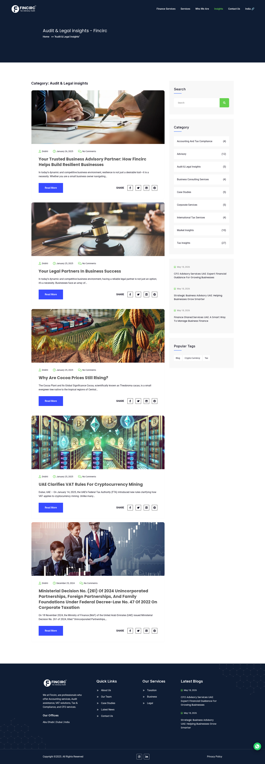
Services (185, 8)
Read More (51, 187)
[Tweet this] (138, 188)
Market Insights (185, 230)
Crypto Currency (192, 358)
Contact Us (234, 8)
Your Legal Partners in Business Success (80, 271)
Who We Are (202, 8)
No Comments (89, 151)
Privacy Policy (214, 756)
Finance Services (166, 8)
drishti (45, 151)
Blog (178, 358)
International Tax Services (191, 217)
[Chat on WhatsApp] (257, 746)
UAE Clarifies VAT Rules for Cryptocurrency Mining (91, 484)
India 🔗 (249, 8)
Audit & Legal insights (189, 166)
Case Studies (184, 192)
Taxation (152, 690)
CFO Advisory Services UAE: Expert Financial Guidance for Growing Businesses (200, 275)
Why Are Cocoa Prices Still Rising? (73, 378)
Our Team (106, 696)
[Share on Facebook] (130, 188)
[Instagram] (139, 756)
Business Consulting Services (193, 179)
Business (152, 696)
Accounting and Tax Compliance (194, 141)
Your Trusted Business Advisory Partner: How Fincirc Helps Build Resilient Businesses (92, 161)
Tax (206, 358)
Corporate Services (187, 204)
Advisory (181, 154)
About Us (106, 690)
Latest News (107, 709)
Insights (218, 8)
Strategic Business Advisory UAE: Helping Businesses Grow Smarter (198, 297)
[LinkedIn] (146, 756)
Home (46, 36)
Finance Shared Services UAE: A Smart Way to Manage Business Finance (200, 319)
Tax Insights (183, 242)
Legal (150, 703)
